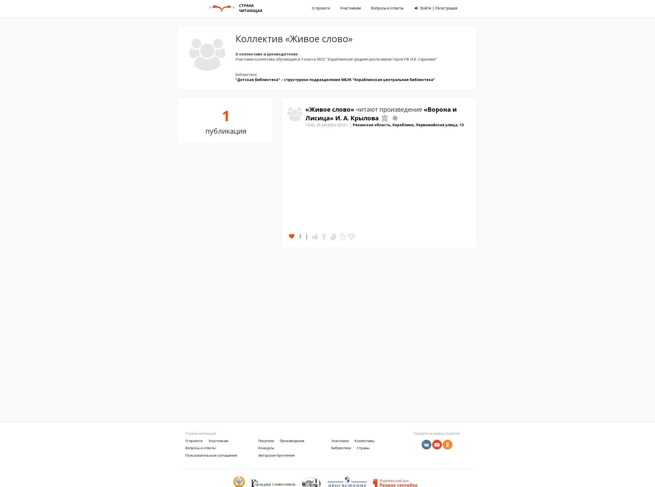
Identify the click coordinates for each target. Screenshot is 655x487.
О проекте (321, 8)
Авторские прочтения (276, 455)
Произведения (292, 440)
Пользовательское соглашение (211, 455)
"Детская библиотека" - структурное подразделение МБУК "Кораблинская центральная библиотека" (335, 79)
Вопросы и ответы (387, 8)
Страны (363, 448)
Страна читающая (200, 433)
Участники (340, 440)
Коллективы (365, 440)
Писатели (266, 440)
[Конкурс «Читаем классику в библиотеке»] (395, 118)
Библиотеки (341, 448)
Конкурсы (266, 448)
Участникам (350, 8)
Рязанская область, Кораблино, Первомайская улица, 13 (408, 124)
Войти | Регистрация (438, 8)
